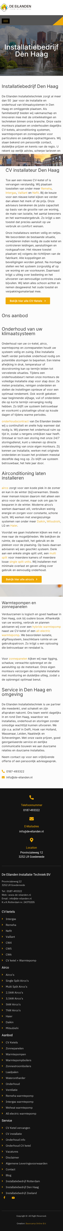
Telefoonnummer (31, 805)
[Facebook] (4, 1197)
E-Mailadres (31, 826)
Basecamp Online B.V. (36, 1223)
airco (5, 488)
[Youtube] (13, 1197)
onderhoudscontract (15, 421)
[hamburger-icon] (6, 21)
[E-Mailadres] (31, 819)
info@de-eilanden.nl (20, 898)
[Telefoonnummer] (31, 797)
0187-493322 (14, 891)
